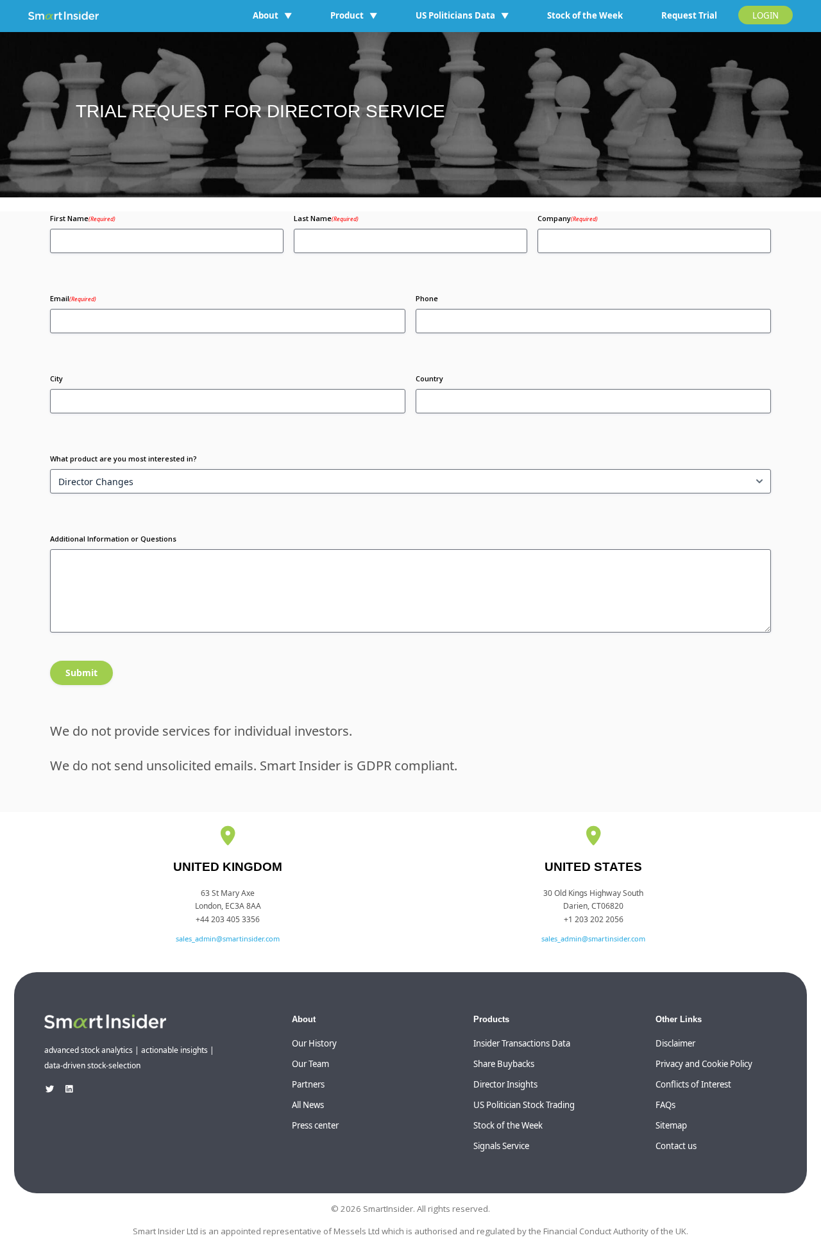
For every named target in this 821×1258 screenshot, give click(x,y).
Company (567, 218)
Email (73, 298)
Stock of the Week (585, 15)
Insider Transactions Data (521, 1043)
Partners (308, 1084)
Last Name (326, 218)
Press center (315, 1125)
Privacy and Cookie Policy (704, 1064)
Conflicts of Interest (693, 1084)
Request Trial (689, 15)
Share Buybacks (503, 1064)
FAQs (665, 1105)
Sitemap (671, 1125)
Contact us (676, 1146)
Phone (427, 298)
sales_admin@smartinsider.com (228, 938)
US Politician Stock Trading (524, 1105)
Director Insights (505, 1084)
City (56, 378)
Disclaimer (675, 1043)
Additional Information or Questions (113, 538)
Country (429, 378)
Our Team (310, 1064)
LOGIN (765, 15)
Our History (314, 1043)
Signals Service (501, 1146)
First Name (82, 218)
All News (308, 1105)
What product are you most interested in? (123, 458)
